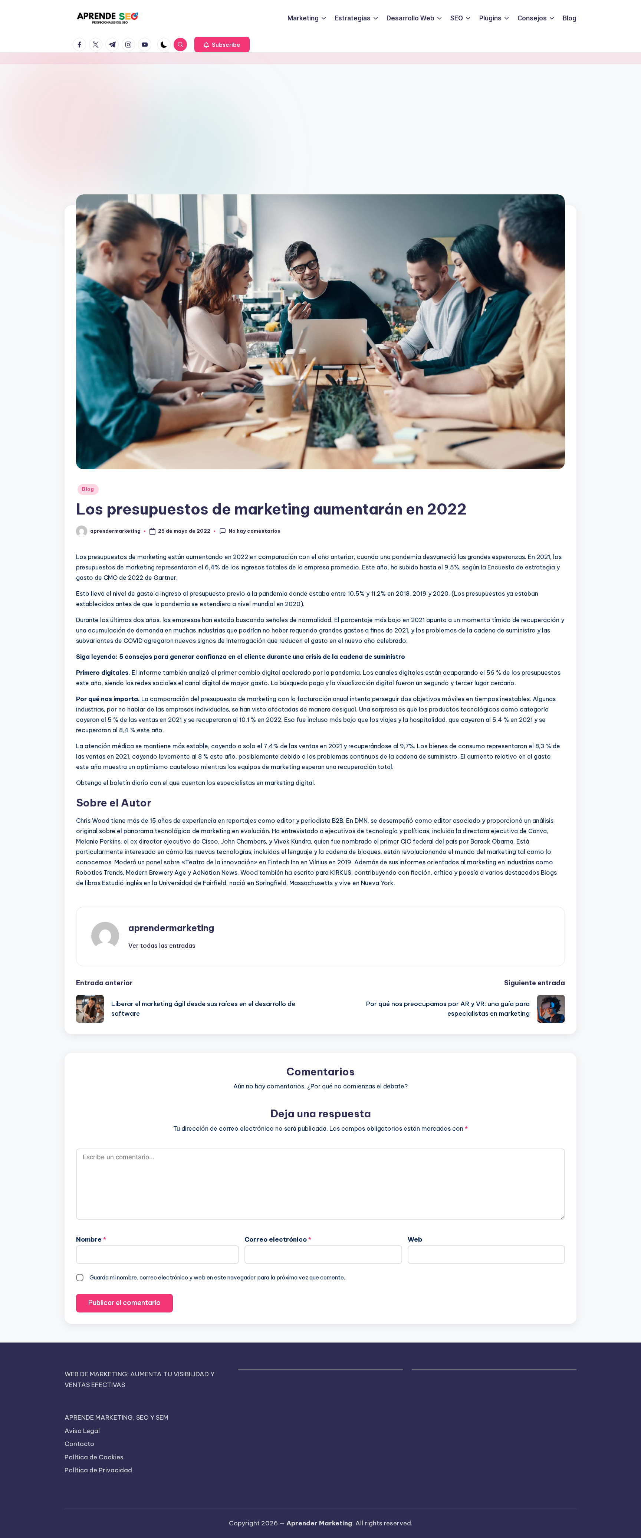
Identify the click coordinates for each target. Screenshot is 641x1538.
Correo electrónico (277, 1239)
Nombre (91, 1239)
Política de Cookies (94, 1457)
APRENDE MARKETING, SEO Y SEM (116, 1417)
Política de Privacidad (98, 1470)
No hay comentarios (254, 531)
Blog (88, 489)
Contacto (79, 1444)
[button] (222, 44)
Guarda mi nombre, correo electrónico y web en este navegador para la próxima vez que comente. (217, 1277)
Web (415, 1239)
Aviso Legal (82, 1431)
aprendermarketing (171, 927)
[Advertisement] (320, 120)
